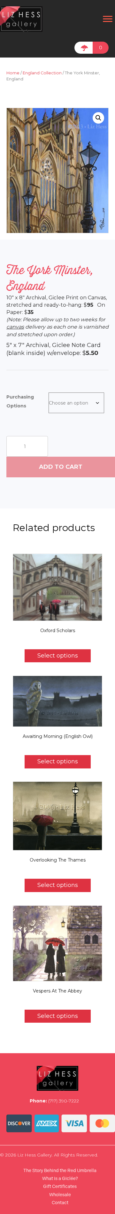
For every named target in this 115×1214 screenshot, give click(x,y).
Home (12, 73)
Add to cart (60, 466)
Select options (57, 655)
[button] (98, 118)
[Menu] (107, 19)
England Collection (42, 73)
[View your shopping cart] (83, 48)
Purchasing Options (20, 401)
